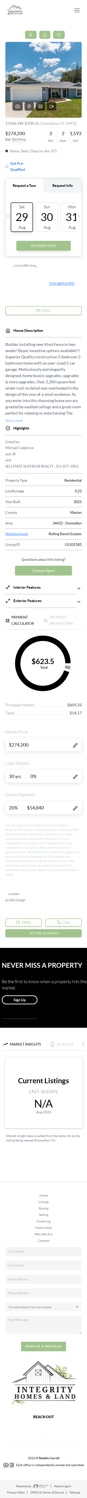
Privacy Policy (16, 1492)
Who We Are (43, 1234)
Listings (43, 1202)
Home (43, 1195)
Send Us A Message (43, 1346)
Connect (44, 1240)
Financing (43, 1221)
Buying (43, 1208)
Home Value (43, 1228)
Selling (43, 1215)
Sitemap (75, 1492)
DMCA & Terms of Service (47, 1492)
